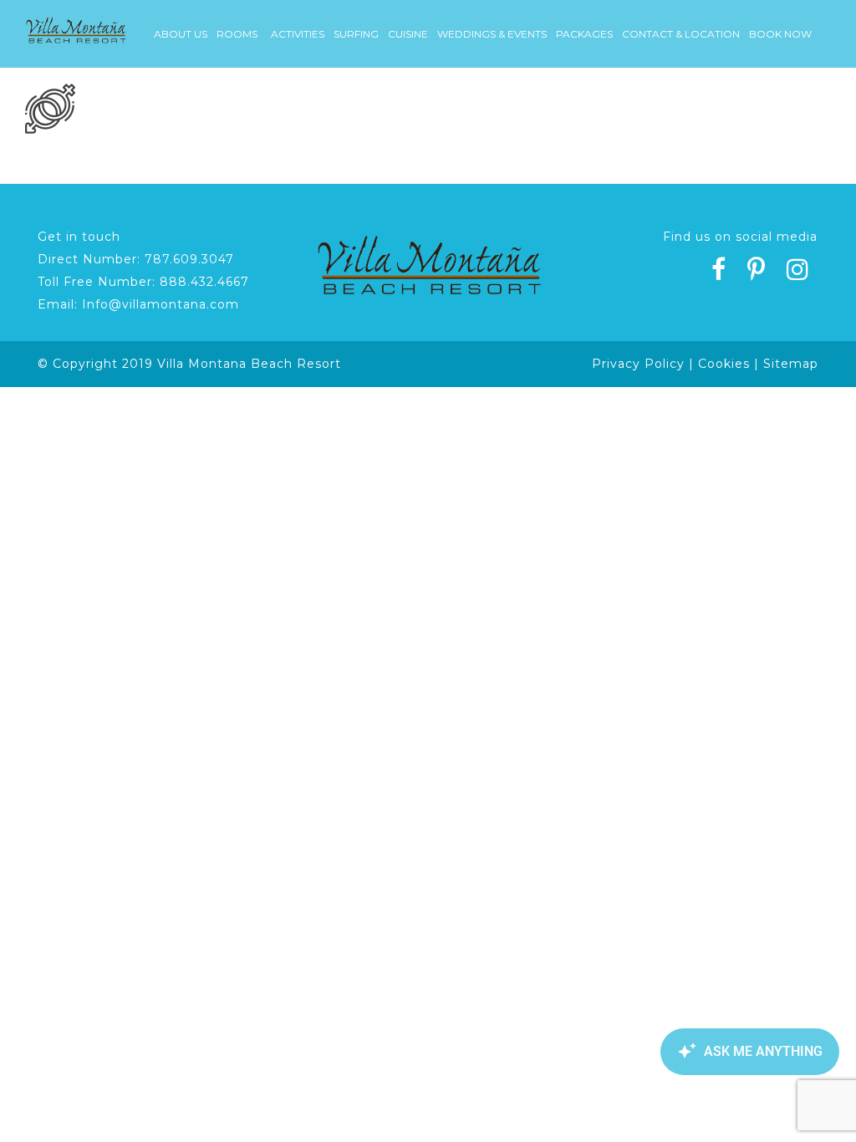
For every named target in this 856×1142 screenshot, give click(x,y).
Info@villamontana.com (160, 304)
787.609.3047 (189, 259)
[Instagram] (798, 271)
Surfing (356, 34)
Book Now (780, 34)
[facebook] (719, 271)
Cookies (724, 363)
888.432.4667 (204, 281)
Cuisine (408, 34)
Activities (297, 34)
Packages (584, 34)
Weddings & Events (492, 34)
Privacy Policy (638, 363)
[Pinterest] (756, 271)
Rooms (237, 34)
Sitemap (790, 363)
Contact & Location (681, 34)
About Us (180, 34)
